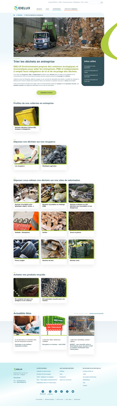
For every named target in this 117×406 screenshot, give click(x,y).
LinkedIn (56, 391)
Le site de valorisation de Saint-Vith (91, 80)
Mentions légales (49, 399)
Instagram (61, 391)
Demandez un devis (46, 92)
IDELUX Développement (50, 394)
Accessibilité (39, 399)
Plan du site (60, 399)
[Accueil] (22, 8)
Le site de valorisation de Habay (91, 71)
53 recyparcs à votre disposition (89, 66)
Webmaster (77, 399)
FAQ (82, 2)
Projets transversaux (68, 2)
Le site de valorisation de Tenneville (91, 76)
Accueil (14, 15)
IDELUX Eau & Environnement (43, 394)
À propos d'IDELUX (53, 2)
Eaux (47, 9)
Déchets (39, 9)
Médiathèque (77, 2)
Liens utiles (68, 399)
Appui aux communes (71, 9)
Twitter (67, 391)
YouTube (73, 391)
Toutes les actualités (96, 313)
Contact (86, 2)
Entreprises (57, 9)
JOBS (60, 2)
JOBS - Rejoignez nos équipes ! (45, 377)
